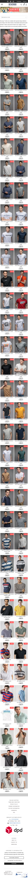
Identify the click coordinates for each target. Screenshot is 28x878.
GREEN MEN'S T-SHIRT (21, 638)
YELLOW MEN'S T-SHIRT (20, 616)
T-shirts (21, 11)
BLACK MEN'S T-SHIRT (21, 659)
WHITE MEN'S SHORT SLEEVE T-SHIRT (21, 69)
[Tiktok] (13, 1)
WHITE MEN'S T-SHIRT (7, 681)
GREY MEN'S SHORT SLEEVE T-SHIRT (7, 112)
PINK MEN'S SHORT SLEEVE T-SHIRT (7, 47)
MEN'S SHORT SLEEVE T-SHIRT (7, 331)
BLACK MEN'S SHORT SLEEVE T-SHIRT (7, 288)
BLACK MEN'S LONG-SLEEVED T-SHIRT (21, 768)
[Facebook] (10, 1)
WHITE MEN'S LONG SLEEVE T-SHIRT (7, 178)
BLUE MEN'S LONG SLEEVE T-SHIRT (21, 178)
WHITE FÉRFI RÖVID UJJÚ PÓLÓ (7, 68)
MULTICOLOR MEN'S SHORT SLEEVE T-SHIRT (7, 551)
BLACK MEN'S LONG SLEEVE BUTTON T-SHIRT (7, 617)
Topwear (16, 11)
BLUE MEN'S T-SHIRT (7, 659)
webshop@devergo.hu (14, 823)
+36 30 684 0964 (14, 819)
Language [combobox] (19, 1)
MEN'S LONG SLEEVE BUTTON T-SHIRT (21, 595)
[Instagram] (8, 1)
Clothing (11, 11)
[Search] (21, 5)
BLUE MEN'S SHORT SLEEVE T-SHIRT (7, 134)
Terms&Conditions (17, 860)
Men (7, 11)
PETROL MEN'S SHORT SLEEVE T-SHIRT (21, 463)
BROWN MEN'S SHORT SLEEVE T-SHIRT (21, 47)
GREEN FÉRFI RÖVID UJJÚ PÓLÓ (7, 90)
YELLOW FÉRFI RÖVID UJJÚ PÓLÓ (20, 419)
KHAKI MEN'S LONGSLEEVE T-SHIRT (7, 746)
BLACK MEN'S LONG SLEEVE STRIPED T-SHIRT (20, 573)
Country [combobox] (24, 1)
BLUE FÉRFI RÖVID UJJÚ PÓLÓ (21, 90)
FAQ (14, 812)
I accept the (15, 860)
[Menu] (2, 4)
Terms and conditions (14, 802)
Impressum (14, 844)
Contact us (14, 842)
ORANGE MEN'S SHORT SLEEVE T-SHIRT (20, 288)
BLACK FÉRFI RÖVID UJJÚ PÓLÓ (7, 419)
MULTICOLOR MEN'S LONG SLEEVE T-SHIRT (7, 573)
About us (14, 840)
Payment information (14, 806)
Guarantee (14, 810)
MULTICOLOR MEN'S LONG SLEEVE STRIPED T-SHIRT (7, 595)
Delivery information (14, 808)
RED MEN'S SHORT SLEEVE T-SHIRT (21, 310)
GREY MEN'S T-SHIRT (7, 638)
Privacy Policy (14, 804)
